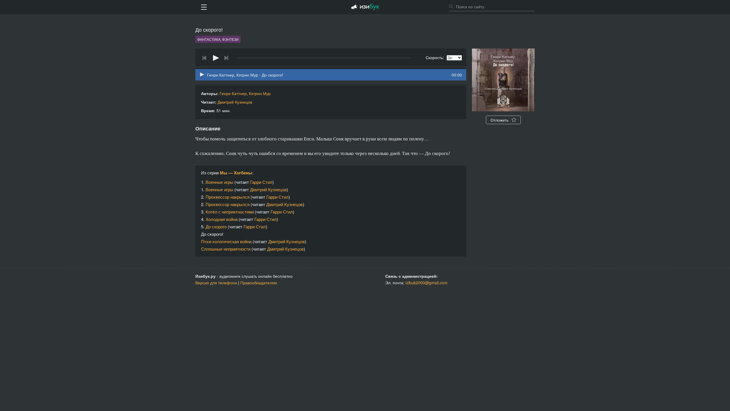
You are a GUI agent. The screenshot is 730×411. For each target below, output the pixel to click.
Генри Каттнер (233, 93)
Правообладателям (258, 282)
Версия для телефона (216, 282)
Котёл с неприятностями (230, 212)
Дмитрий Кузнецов (235, 102)
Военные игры (219, 182)
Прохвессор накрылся (228, 197)
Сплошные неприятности (225, 249)
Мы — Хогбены (236, 173)
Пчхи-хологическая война (226, 241)
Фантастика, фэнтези (218, 39)
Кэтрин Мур (260, 93)
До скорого (216, 226)
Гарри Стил (261, 182)
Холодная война (222, 219)
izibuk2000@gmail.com (426, 282)
